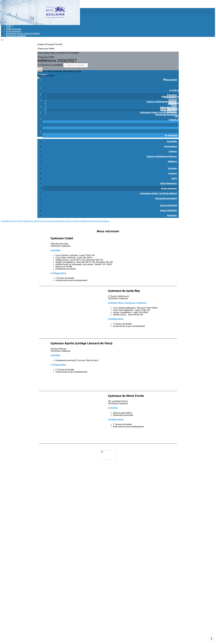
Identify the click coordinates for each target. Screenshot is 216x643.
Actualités (172, 95)
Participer (172, 112)
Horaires (172, 173)
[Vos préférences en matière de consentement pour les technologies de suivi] (211, 638)
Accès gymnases (13, 31)
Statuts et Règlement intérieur (162, 102)
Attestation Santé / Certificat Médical (23, 33)
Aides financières (14, 29)
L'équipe (173, 99)
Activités (172, 101)
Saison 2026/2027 (168, 210)
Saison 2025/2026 (168, 107)
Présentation (170, 146)
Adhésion (172, 161)
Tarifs (8, 27)
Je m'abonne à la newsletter (50, 65)
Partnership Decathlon (16, 36)
